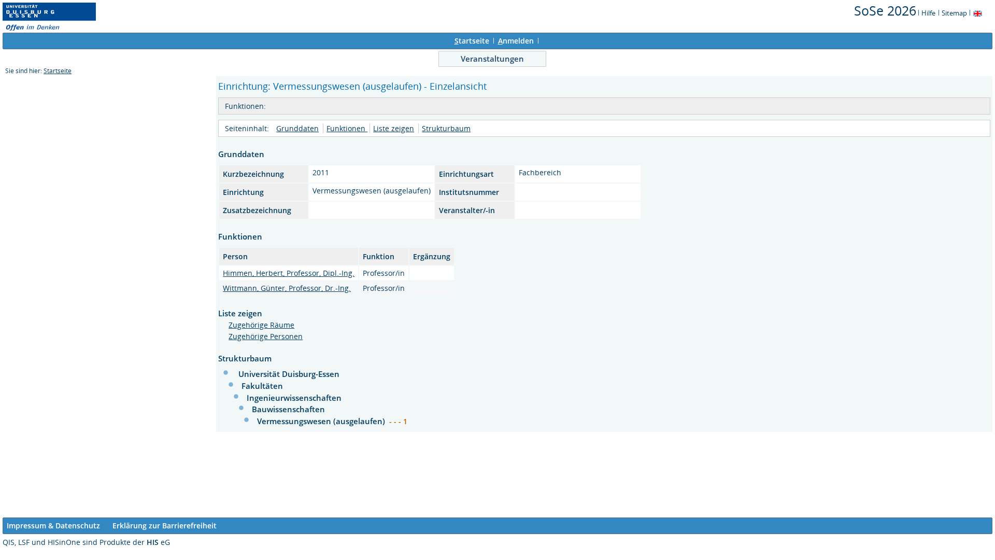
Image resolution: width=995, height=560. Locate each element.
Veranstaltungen (492, 58)
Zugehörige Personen (266, 336)
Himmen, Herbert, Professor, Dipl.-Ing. (288, 273)
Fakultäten (262, 386)
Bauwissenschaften (288, 409)
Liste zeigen (393, 128)
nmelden (516, 41)
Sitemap (954, 13)
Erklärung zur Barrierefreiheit (164, 525)
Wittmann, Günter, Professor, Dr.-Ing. (287, 288)
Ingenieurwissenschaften (294, 398)
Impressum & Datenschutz (53, 525)
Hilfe (928, 13)
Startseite (58, 71)
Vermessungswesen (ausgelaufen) (322, 421)
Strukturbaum (446, 128)
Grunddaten (297, 128)
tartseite (471, 41)
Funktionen (346, 128)
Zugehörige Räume (261, 325)
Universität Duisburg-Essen (288, 374)
